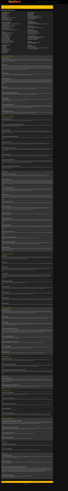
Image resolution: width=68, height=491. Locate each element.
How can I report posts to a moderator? (7, 40)
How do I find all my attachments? (32, 43)
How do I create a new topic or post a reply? (8, 32)
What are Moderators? (31, 14)
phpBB (24, 483)
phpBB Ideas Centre (41, 462)
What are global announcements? (6, 49)
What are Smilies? (4, 47)
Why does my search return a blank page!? (33, 32)
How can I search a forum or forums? (33, 30)
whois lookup (11, 468)
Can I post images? (4, 48)
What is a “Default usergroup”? (32, 18)
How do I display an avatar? (5, 28)
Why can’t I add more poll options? (6, 36)
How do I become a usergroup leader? (33, 16)
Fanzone (51, 1)
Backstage (47, 1)
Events (58, 1)
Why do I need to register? (5, 13)
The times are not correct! (5, 24)
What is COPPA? (4, 14)
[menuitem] (8, 6)
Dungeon (42, 1)
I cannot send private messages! (32, 22)
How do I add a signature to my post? (7, 34)
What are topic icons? (5, 52)
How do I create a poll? (5, 35)
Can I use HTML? (4, 46)
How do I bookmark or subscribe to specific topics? (34, 37)
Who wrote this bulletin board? (32, 46)
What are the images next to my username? (8, 27)
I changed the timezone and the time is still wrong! (8, 25)
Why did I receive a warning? (5, 39)
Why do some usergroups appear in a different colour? (35, 17)
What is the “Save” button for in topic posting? (8, 41)
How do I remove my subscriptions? (32, 39)
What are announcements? (5, 50)
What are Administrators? (31, 13)
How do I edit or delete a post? (6, 33)
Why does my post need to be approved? (7, 42)
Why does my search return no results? (33, 31)
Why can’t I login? (4, 16)
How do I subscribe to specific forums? (33, 38)
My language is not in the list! (6, 26)
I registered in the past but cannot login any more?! (8, 17)
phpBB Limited (26, 456)
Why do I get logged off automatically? (7, 19)
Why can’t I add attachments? (6, 38)
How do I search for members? (32, 33)
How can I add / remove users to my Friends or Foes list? (35, 27)
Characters (38, 1)
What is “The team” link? (31, 19)
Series (55, 1)
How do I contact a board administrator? (33, 48)
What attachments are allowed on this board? (34, 42)
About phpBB (14, 457)
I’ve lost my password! (5, 18)
